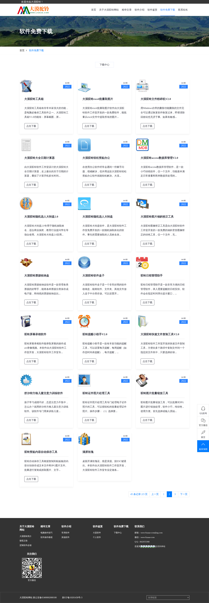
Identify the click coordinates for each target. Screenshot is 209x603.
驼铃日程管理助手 (152, 275)
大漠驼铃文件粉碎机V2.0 (156, 98)
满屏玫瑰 (87, 451)
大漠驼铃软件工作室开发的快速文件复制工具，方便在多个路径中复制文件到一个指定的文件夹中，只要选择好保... (163, 348)
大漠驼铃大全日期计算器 (39, 157)
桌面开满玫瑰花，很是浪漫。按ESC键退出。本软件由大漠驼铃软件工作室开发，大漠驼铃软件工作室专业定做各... (104, 465)
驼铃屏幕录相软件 (35, 334)
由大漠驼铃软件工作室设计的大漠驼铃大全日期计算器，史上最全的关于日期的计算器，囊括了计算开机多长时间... (46, 171)
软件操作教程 (46, 537)
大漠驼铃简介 (26, 536)
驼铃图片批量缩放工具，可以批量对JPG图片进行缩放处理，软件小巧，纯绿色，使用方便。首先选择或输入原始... (163, 406)
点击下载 (31, 126)
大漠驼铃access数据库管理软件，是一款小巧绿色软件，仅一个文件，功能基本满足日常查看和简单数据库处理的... (163, 171)
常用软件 (65, 533)
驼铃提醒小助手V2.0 (94, 334)
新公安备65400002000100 (45, 597)
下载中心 (118, 533)
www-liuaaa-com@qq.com (151, 533)
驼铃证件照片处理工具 (96, 393)
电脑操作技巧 (46, 533)
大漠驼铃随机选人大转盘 (97, 216)
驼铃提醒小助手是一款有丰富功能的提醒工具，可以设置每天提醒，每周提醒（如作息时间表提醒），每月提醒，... (104, 348)
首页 (93, 9)
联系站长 (183, 9)
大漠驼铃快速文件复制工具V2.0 (160, 334)
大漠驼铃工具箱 (34, 98)
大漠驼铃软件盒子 (93, 275)
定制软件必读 (26, 545)
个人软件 (97, 537)
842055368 (144, 542)
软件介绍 (139, 9)
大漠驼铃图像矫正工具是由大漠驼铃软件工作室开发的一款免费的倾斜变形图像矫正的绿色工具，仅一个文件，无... (163, 230)
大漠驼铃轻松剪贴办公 (96, 157)
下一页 (183, 494)
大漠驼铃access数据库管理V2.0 (159, 157)
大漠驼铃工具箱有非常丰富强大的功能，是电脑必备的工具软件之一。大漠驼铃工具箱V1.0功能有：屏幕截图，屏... (46, 112)
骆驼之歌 (24, 540)
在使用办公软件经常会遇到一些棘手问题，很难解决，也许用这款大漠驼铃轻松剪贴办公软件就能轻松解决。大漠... (104, 171)
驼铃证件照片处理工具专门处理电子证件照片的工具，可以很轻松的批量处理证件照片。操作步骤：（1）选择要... (104, 406)
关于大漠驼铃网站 (109, 9)
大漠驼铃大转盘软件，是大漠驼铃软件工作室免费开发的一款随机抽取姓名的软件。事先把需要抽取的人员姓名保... (104, 230)
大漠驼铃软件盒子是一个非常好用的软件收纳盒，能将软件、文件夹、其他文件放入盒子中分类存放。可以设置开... (104, 289)
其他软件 (65, 537)
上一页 (155, 494)
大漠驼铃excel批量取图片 (97, 98)
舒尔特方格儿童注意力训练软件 (43, 393)
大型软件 (97, 533)
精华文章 (127, 9)
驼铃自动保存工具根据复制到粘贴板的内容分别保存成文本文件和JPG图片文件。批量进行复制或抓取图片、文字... (46, 465)
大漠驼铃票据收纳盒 (36, 275)
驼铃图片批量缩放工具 (154, 393)
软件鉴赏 (152, 9)
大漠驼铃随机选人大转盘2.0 (41, 216)
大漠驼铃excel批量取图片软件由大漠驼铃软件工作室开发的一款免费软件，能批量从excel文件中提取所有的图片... (104, 112)
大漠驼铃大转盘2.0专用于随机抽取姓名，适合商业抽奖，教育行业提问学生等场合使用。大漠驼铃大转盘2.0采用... (46, 230)
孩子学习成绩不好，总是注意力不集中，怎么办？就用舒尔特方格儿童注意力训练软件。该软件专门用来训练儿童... (46, 406)
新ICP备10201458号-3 (72, 597)
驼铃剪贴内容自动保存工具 (40, 451)
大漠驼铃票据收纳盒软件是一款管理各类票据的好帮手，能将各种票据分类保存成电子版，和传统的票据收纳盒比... (46, 289)
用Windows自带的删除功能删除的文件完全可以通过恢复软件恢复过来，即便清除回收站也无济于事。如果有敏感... (163, 112)
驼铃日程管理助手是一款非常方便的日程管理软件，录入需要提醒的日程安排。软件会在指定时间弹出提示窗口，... (163, 289)
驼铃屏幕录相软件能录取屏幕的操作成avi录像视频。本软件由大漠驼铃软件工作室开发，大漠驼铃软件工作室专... (45, 348)
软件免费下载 (167, 9)
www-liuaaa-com (148, 537)
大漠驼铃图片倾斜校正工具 (157, 216)
